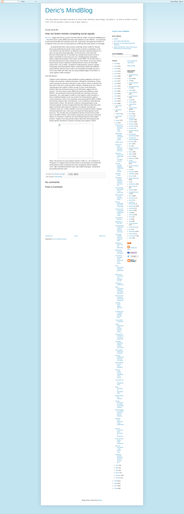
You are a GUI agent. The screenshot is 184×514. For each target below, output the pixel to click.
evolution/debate (134, 130)
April (117, 470)
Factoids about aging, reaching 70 (118, 306)
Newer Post (49, 236)
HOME (116, 39)
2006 (115, 488)
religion (131, 210)
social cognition (133, 223)
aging (130, 78)
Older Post (102, 236)
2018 (115, 83)
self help (131, 214)
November (119, 110)
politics (131, 200)
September (119, 116)
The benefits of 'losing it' (119, 320)
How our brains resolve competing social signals (119, 373)
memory (131, 176)
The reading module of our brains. (119, 351)
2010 (115, 103)
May (117, 468)
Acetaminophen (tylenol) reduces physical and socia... (119, 229)
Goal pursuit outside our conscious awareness (119, 337)
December (119, 105)
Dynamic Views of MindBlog (120, 31)
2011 (115, 101)
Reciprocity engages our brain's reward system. (119, 136)
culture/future (132, 104)
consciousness (133, 96)
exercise (131, 141)
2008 (115, 483)
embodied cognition (132, 118)
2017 (115, 86)
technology (132, 231)
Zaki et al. (48, 37)
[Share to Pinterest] (77, 174)
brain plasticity (58, 176)
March (118, 473)
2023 (115, 71)
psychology (132, 206)
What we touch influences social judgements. (119, 422)
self (130, 212)
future (130, 152)
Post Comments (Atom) (59, 239)
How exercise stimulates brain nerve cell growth (119, 298)
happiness (132, 158)
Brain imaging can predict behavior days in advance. (119, 413)
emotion (131, 122)
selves (131, 217)
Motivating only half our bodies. (119, 251)
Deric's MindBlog (69, 10)
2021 (115, 76)
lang (130, 169)
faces (130, 144)
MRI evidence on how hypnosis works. (119, 197)
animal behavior (133, 83)
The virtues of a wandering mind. (119, 382)
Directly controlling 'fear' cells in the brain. (119, 204)
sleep (130, 221)
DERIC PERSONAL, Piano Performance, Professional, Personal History (125, 47)
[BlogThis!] (71, 174)
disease (131, 116)
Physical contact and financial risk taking (119, 358)
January (118, 478)
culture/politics (133, 108)
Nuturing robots (118, 174)
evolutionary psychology (132, 134)
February (118, 475)
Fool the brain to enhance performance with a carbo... (119, 212)
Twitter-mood (119, 142)
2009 (115, 481)
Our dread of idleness (119, 218)
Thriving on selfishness (119, 283)
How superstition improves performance (119, 269)
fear (130, 146)
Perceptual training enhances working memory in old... (119, 181)
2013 (115, 96)
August (118, 120)
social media (132, 227)
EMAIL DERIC (131, 66)
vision (130, 238)
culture (131, 102)
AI (129, 80)
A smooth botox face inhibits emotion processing (119, 344)
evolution (131, 128)
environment (132, 126)
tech (130, 229)
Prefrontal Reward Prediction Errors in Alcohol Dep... (119, 458)
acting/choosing (133, 75)
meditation (132, 174)
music (130, 196)
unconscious (132, 236)
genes (130, 156)
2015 (115, 91)
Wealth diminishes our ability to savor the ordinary (119, 404)
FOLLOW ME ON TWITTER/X (132, 62)
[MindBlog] (132, 253)
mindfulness (132, 184)
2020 (115, 78)
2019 (115, 81)
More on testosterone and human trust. (119, 449)
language (131, 171)
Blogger (100, 500)
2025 (115, 66)
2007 (115, 486)
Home (76, 236)
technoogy (132, 233)
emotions (131, 124)
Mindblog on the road (119, 222)
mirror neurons (133, 186)
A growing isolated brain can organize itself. (118, 237)
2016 (115, 88)
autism (131, 90)
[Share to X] (73, 174)
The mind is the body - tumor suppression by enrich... (119, 259)
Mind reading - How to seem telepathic (119, 365)
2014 (115, 93)
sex (130, 219)
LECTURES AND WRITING (121, 41)
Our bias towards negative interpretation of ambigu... (119, 167)
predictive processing (132, 203)
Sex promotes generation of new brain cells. (119, 190)
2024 (115, 68)
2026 (115, 63)
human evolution (134, 166)
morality (131, 190)
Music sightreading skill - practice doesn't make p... (119, 328)
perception (132, 198)
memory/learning (134, 178)
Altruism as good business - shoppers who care (119, 148)
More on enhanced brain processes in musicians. (119, 432)
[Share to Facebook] (75, 174)
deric (130, 114)
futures (131, 154)
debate (131, 111)
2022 (115, 73)
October (118, 114)
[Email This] (69, 174)
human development (132, 161)
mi (129, 182)
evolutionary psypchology (132, 138)
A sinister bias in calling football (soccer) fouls (119, 314)
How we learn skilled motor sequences (119, 441)
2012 (115, 98)
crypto (130, 100)
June (117, 465)
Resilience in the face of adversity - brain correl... (119, 128)
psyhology (132, 208)
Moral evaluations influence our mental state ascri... (119, 290)
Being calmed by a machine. (119, 397)
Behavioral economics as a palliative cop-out (119, 277)
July (117, 123)
